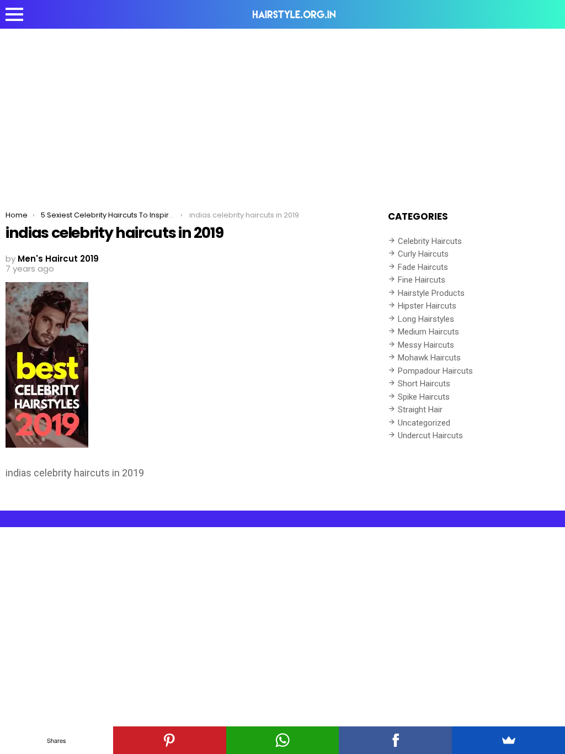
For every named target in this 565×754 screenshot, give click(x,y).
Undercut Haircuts (430, 435)
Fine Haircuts (421, 280)
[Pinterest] (169, 740)
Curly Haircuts (423, 254)
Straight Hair (420, 410)
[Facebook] (395, 740)
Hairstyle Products (431, 293)
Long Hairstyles (426, 319)
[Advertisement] (282, 111)
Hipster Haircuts (427, 306)
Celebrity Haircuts (430, 241)
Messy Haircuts (426, 345)
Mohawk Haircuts (429, 358)
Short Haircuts (424, 384)
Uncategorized (424, 423)
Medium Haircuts (428, 332)
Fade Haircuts (423, 267)
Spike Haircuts (424, 397)
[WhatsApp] (282, 740)
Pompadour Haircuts (435, 371)
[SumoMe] (508, 740)
